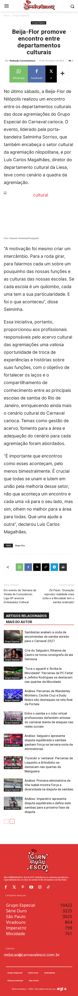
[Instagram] (40, 887)
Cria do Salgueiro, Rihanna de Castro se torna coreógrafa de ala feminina (49, 655)
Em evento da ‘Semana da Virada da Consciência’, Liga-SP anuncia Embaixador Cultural (20, 596)
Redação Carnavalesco (22, 60)
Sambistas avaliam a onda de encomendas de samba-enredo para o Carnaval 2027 (47, 636)
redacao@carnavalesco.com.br (32, 954)
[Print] (63, 567)
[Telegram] (54, 567)
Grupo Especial (21, 15)
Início (6, 15)
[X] (37, 567)
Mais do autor (19, 622)
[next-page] (12, 821)
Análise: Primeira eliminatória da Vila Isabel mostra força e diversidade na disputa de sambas (49, 785)
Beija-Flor (20, 545)
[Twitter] (14, 887)
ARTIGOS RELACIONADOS (26, 616)
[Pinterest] (23, 887)
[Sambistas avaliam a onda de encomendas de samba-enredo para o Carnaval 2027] (13, 636)
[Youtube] (31, 887)
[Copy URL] (45, 567)
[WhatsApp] (19, 567)
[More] (63, 74)
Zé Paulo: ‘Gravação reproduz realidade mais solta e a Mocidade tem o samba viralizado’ (58, 596)
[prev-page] (6, 821)
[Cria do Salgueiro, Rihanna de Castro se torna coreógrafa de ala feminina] (13, 654)
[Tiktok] (48, 887)
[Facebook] (28, 567)
